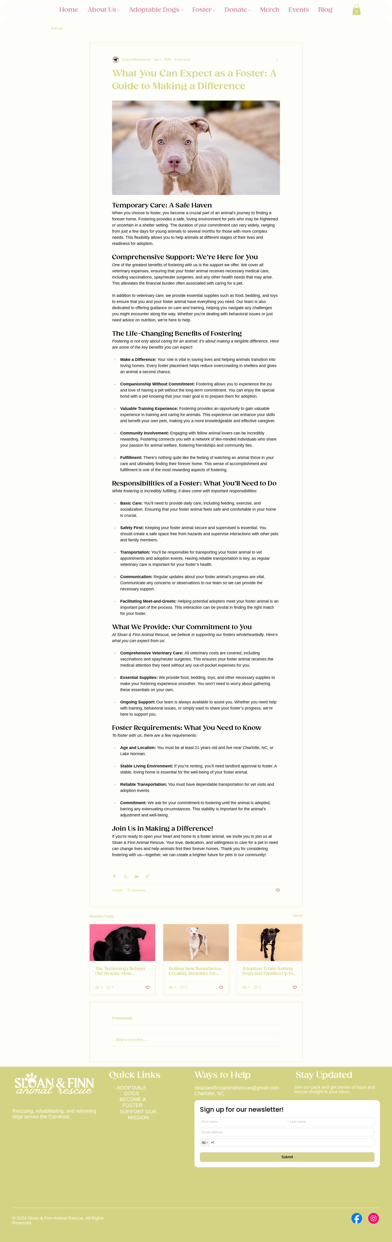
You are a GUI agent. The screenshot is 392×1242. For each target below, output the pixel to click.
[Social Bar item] (356, 1218)
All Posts (57, 28)
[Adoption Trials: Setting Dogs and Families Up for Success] (269, 942)
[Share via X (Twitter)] (125, 876)
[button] (356, 9)
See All (298, 915)
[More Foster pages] (214, 10)
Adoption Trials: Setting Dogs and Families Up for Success (268, 971)
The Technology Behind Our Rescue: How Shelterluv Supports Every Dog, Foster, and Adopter (120, 971)
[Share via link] (147, 876)
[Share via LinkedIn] (136, 876)
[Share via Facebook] (114, 876)
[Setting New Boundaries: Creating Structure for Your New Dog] (196, 942)
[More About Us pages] (118, 10)
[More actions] (277, 59)
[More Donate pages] (249, 10)
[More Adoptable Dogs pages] (182, 10)
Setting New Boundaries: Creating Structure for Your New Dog (195, 971)
